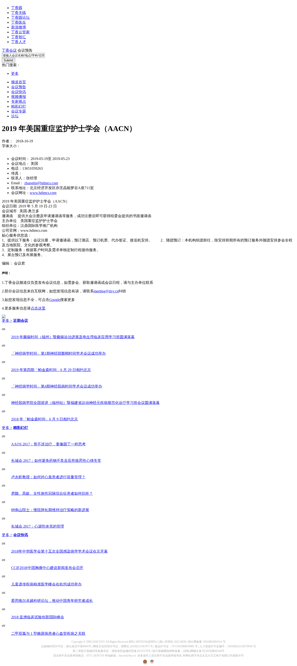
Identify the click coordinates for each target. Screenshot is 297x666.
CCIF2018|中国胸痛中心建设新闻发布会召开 (47, 568)
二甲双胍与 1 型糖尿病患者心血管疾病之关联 (48, 633)
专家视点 (18, 101)
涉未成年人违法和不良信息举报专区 (159, 655)
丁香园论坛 (20, 17)
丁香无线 (18, 13)
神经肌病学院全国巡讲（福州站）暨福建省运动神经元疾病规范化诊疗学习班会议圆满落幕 (85, 403)
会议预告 (18, 87)
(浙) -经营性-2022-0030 (172, 641)
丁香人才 (18, 42)
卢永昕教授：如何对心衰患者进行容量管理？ (48, 477)
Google (54, 300)
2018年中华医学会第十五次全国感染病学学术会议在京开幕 (59, 551)
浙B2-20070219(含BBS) (143, 641)
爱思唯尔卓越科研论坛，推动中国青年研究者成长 (52, 601)
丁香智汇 (18, 37)
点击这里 (38, 308)
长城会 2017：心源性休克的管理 (37, 526)
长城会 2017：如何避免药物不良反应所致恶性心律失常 (56, 461)
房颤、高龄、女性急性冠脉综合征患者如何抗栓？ (52, 493)
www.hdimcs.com (43, 193)
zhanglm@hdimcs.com (41, 183)
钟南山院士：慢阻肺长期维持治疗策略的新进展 (50, 510)
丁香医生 (18, 22)
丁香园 (16, 8)
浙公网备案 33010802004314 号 (207, 641)
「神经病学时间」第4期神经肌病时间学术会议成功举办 (56, 386)
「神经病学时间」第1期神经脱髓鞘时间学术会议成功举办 (58, 353)
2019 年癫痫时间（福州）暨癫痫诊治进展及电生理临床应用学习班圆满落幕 (73, 337)
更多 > (7, 320)
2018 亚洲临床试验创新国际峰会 (37, 617)
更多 (15, 73)
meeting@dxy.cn (106, 291)
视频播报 (18, 97)
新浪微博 (18, 27)
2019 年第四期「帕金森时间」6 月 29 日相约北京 (51, 370)
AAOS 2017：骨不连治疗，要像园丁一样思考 (48, 444)
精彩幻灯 (18, 106)
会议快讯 (18, 92)
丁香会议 (9, 50)
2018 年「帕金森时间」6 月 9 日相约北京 (44, 419)
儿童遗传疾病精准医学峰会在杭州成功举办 (46, 584)
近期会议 (20, 320)
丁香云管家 (20, 32)
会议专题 (18, 111)
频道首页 (18, 82)
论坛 (15, 116)
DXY (102, 641)
